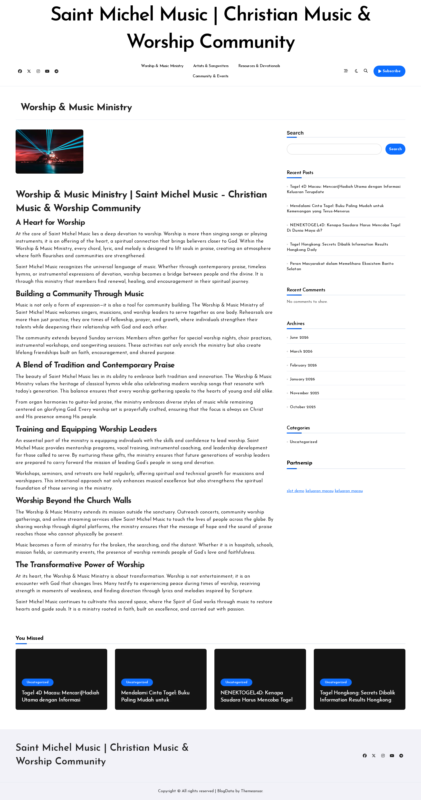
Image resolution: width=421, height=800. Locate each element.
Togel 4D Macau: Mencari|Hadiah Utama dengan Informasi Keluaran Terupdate (60, 700)
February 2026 (303, 365)
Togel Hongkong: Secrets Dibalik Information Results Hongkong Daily (357, 700)
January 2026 (302, 379)
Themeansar (251, 791)
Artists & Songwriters (211, 66)
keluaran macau (320, 491)
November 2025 (304, 393)
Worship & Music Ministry (162, 66)
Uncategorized (303, 442)
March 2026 (301, 352)
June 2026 (299, 338)
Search (295, 133)
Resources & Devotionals (259, 66)
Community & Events (210, 76)
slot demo (295, 491)
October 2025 (303, 407)
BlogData (225, 791)
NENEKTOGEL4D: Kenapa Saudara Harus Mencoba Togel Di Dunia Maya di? (259, 700)
